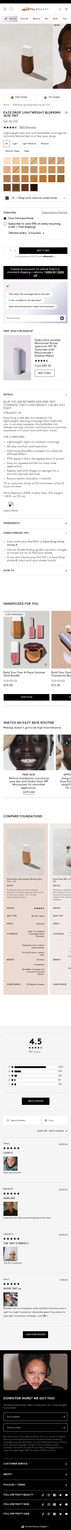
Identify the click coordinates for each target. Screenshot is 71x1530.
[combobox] (52, 1131)
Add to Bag (44, 373)
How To (8, 571)
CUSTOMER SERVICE (15, 1464)
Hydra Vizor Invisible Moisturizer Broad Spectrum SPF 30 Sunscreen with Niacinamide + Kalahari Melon (47, 348)
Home (6, 104)
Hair (65, 19)
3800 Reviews (27, 127)
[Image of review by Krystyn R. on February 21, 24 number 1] (10, 1209)
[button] (66, 112)
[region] (35, 1068)
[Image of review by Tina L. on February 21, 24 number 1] (10, 1164)
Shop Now (26, 697)
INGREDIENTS (11, 523)
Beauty (36, 19)
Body (55, 19)
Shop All (24, 19)
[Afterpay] (48, 256)
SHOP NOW (29, 792)
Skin (46, 19)
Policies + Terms (14, 1485)
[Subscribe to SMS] (63, 1427)
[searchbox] (24, 1120)
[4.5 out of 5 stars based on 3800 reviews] (10, 127)
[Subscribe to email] (63, 1416)
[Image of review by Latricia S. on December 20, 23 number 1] (10, 1254)
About (7, 1474)
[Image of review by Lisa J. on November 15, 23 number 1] (10, 1299)
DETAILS (8, 395)
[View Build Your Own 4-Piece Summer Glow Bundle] (26, 640)
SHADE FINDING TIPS (16, 533)
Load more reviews (35, 1335)
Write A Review (35, 1101)
